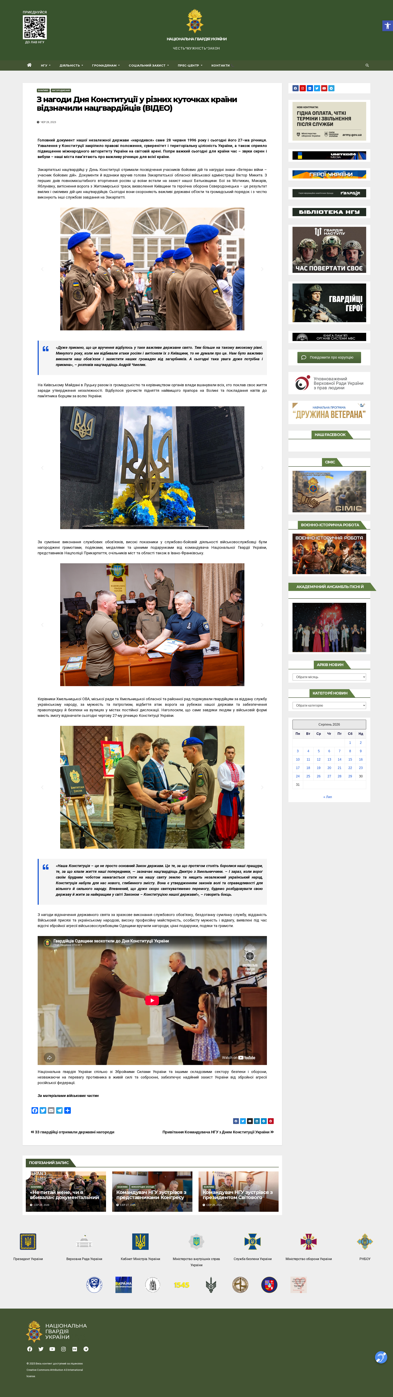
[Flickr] (310, 88)
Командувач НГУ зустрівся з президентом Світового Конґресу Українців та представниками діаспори (238, 1200)
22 (350, 768)
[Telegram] (331, 88)
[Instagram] (303, 88)
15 (350, 759)
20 (329, 768)
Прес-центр (189, 65)
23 (361, 768)
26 (319, 776)
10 (298, 759)
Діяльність (70, 65)
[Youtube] (324, 88)
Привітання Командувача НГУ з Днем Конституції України (216, 1132)
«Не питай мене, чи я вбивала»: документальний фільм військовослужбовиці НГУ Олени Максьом (65, 1200)
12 (319, 759)
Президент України (28, 1259)
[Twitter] (317, 88)
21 (339, 768)
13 (329, 759)
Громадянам (104, 65)
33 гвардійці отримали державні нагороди (74, 1132)
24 (298, 776)
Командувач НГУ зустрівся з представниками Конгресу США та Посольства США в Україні (151, 1200)
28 (339, 776)
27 (329, 776)
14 (339, 759)
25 (308, 776)
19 (319, 768)
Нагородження (61, 90)
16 (361, 759)
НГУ (44, 65)
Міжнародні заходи (142, 1187)
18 (308, 768)
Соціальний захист (147, 65)
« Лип (327, 797)
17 (298, 768)
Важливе (43, 90)
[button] (387, 25)
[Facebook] (295, 88)
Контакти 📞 (222, 65)
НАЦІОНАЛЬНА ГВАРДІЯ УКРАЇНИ (196, 39)
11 (308, 759)
